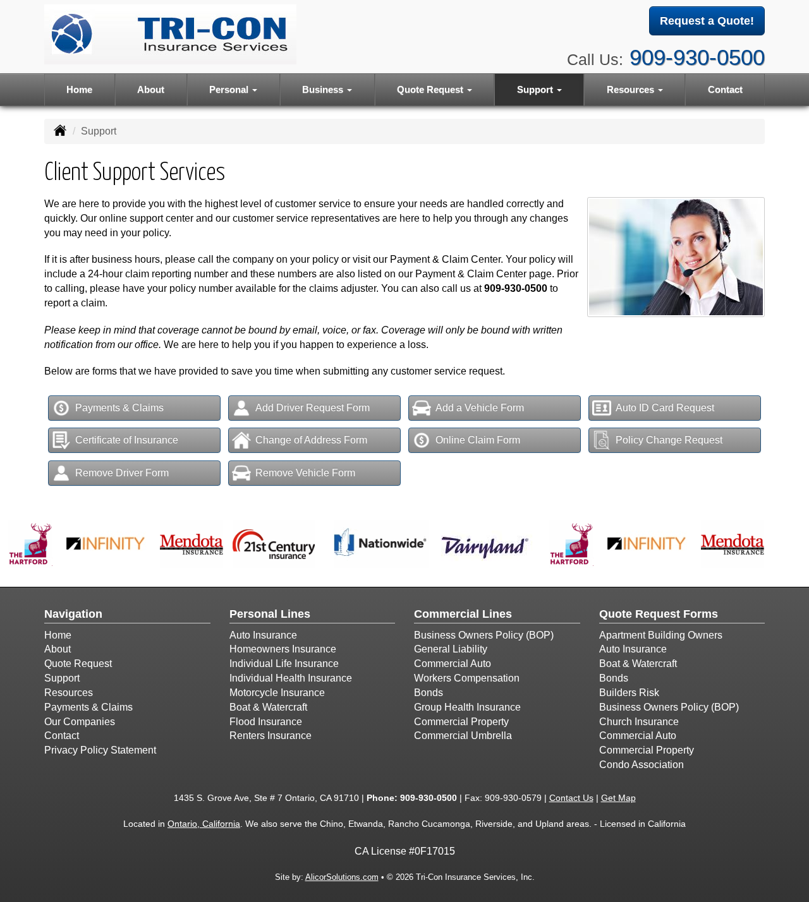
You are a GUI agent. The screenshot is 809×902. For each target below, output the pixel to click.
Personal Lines (269, 614)
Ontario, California (203, 824)
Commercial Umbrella (463, 735)
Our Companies (79, 721)
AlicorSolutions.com (342, 877)
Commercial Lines (463, 614)
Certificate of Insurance (126, 440)
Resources (68, 692)
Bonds (428, 692)
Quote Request (78, 663)
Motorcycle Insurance (277, 692)
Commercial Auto (452, 663)
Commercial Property (461, 721)
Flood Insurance (265, 721)
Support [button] (536, 89)
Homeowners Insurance (282, 649)
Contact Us (571, 798)
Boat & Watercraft (268, 707)
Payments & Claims (119, 407)
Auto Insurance (263, 635)
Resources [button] (632, 89)
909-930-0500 (697, 57)
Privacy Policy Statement (100, 750)
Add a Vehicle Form (479, 407)
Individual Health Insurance (290, 678)
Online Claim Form (477, 440)
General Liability (450, 649)
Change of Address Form (311, 440)
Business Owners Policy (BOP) (484, 635)
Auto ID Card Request (665, 407)
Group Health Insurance (467, 707)
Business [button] (324, 89)
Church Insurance (639, 721)
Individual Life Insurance (284, 663)
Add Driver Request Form (312, 407)
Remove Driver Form (122, 472)
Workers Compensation (467, 678)
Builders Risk (629, 692)
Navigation (73, 614)
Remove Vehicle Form (305, 472)
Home (79, 89)
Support (62, 678)
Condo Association (641, 764)
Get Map (618, 798)
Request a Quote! (707, 21)
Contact (725, 89)
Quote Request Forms (658, 614)
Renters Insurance (270, 735)
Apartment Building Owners (660, 635)
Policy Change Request (669, 440)
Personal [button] (230, 89)
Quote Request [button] (431, 89)
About (150, 89)
